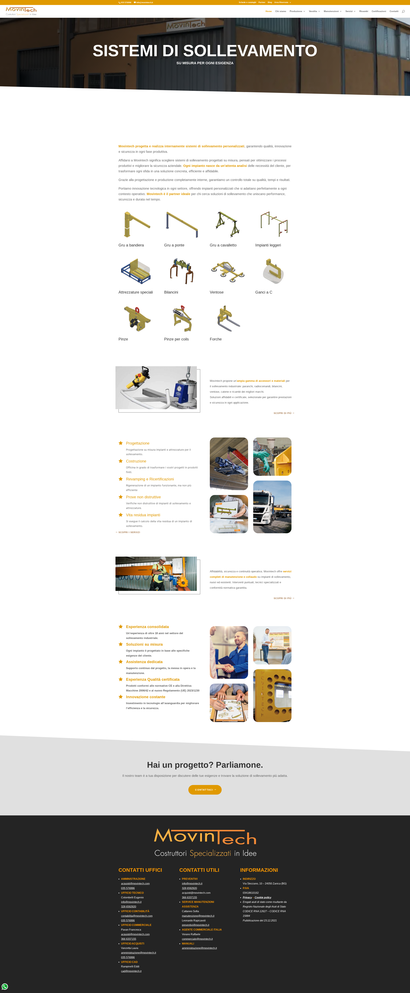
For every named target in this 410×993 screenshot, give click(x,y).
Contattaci (204, 789)
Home (269, 11)
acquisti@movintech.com (135, 883)
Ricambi (363, 11)
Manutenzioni (331, 11)
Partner (261, 2)
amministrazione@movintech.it (138, 952)
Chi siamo (280, 11)
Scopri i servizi (129, 532)
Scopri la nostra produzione (273, 316)
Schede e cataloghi (247, 2)
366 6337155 (128, 939)
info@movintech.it (131, 902)
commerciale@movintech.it (197, 939)
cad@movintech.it (131, 971)
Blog (270, 2)
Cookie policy (263, 897)
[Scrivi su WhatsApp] (5, 989)
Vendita (313, 11)
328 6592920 (128, 906)
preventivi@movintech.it (195, 925)
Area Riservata (281, 2)
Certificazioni (379, 11)
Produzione (296, 11)
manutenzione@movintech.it (198, 916)
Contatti (394, 11)
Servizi (349, 11)
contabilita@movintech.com (136, 916)
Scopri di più (282, 413)
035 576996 (128, 888)
